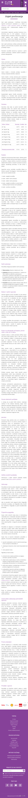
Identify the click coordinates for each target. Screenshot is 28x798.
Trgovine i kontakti (7, 12)
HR (21, 2)
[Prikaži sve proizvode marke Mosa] (16, 705)
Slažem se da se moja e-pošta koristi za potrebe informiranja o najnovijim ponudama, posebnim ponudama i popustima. (14, 775)
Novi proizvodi (14, 738)
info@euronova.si (5, 580)
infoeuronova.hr (16, 730)
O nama (1, 12)
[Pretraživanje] (25, 8)
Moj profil (14, 747)
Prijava (25, 6)
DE (21, 6)
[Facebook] (7, 785)
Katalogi (14, 726)
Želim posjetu (17, 12)
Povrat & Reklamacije (14, 745)
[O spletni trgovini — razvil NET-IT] (22, 796)
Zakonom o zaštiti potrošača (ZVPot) (10, 25)
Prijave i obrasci (14, 724)
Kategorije (14, 740)
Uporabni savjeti (23, 12)
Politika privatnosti (14, 744)
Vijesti (13, 12)
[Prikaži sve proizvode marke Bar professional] (20, 705)
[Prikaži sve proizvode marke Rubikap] (3, 705)
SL (21, 1)
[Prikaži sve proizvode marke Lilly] (11, 705)
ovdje (20, 625)
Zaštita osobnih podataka (15, 479)
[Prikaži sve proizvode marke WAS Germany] (25, 705)
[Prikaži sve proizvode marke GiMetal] (7, 705)
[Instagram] (11, 785)
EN (21, 4)
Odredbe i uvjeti (14, 742)
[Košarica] (25, 2)
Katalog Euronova (14, 723)
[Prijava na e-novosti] (23, 770)
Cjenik (14, 728)
